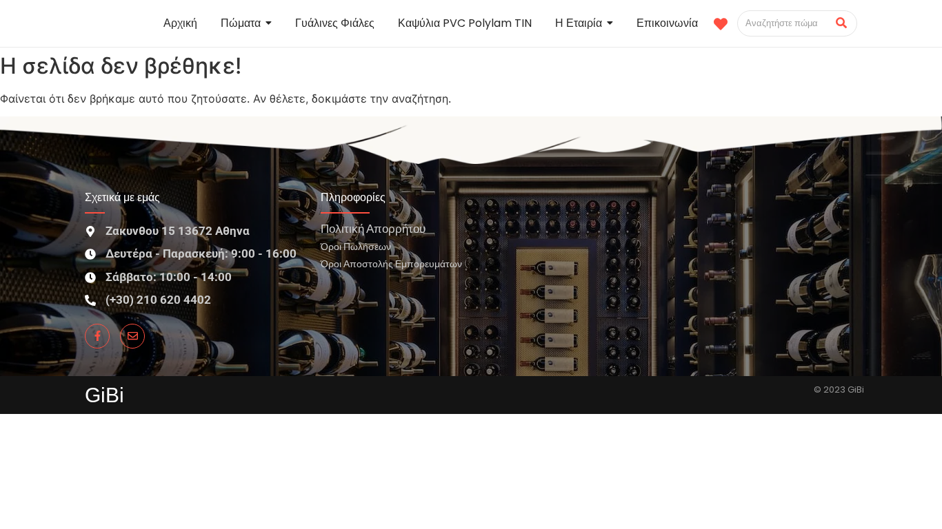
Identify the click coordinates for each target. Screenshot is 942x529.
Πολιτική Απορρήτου (373, 228)
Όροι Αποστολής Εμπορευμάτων (391, 263)
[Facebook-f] (97, 336)
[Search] (842, 23)
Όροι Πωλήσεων (356, 246)
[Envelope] (132, 336)
